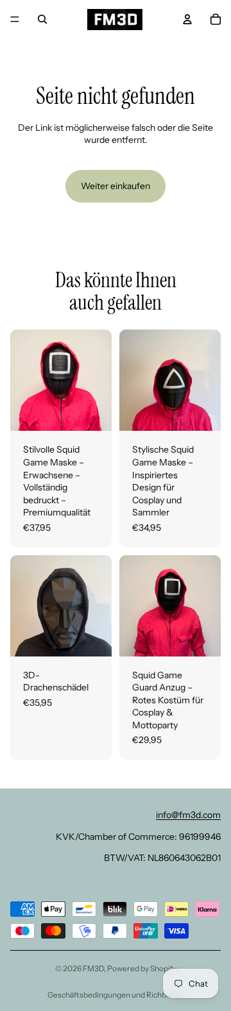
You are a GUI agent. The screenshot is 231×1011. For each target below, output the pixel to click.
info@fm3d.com (188, 815)
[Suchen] (42, 19)
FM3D (93, 968)
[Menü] (15, 19)
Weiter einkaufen (115, 186)
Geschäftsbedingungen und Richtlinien (115, 994)
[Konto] (187, 19)
